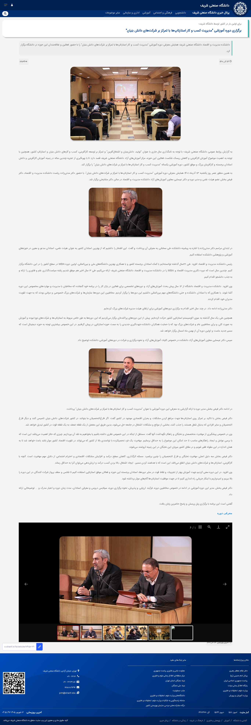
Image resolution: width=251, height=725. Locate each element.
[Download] (218, 527)
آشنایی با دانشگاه (240, 720)
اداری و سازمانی (131, 13)
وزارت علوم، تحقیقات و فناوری (235, 690)
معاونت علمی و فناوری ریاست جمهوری (169, 671)
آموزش (227, 720)
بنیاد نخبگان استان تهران (175, 681)
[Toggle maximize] (227, 527)
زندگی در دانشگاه (179, 720)
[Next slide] (225, 584)
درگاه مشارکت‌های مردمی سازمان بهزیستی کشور (165, 705)
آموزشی (146, 13)
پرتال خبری (164, 720)
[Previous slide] (26, 584)
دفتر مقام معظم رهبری (238, 671)
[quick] (6, 5)
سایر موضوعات (112, 13)
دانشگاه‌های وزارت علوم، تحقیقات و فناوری (167, 695)
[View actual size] (209, 527)
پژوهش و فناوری (213, 720)
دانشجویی (180, 13)
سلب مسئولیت (179, 690)
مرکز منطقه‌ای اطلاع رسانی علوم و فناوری (168, 676)
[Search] (5, 13)
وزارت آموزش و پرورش (238, 695)
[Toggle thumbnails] (200, 527)
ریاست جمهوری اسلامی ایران (236, 681)
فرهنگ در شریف (196, 720)
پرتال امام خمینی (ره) (239, 676)
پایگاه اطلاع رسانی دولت (238, 685)
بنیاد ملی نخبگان (178, 685)
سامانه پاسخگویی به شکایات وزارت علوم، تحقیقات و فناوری (161, 700)
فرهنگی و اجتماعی (162, 13)
